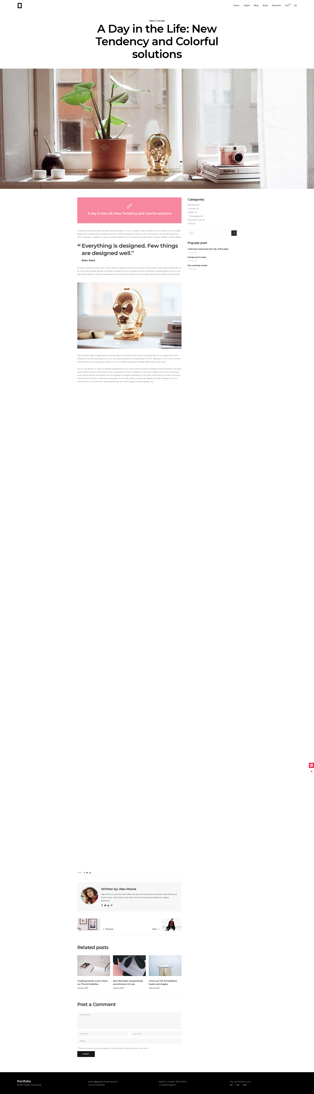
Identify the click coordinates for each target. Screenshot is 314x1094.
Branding (191, 205)
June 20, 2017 (82, 988)
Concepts (192, 208)
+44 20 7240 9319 (96, 1085)
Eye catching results (197, 265)
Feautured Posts (195, 220)
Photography (194, 216)
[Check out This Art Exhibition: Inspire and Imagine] (165, 965)
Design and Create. (197, 257)
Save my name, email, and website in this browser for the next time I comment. (114, 1048)
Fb (238, 1085)
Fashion (191, 212)
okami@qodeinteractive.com (103, 1082)
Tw (231, 1085)
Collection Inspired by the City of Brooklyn (208, 249)
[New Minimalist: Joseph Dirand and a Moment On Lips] (129, 965)
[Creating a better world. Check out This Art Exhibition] (93, 965)
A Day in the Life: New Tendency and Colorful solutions (129, 213)
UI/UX (190, 224)
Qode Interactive (32, 1085)
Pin (245, 1085)
